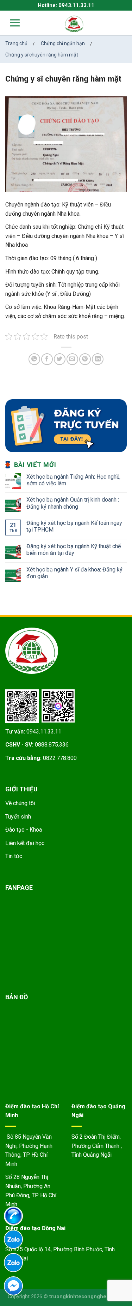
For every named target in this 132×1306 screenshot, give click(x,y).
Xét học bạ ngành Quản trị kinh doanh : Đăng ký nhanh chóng (72, 503)
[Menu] (10, 23)
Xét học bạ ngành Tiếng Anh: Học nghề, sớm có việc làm (73, 480)
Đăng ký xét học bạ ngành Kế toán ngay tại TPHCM (74, 526)
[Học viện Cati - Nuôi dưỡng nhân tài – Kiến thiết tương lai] (74, 24)
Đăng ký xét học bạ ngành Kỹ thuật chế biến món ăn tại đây (73, 549)
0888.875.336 (52, 744)
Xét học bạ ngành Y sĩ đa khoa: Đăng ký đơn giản (74, 573)
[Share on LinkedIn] (97, 359)
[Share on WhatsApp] (34, 359)
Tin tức (13, 856)
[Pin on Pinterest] (85, 359)
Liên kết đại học (24, 843)
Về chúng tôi (20, 803)
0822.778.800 (60, 758)
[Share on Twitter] (59, 359)
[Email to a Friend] (72, 359)
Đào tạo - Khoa (23, 829)
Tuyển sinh (18, 816)
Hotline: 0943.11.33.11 (66, 5)
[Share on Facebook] (47, 359)
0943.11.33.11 (43, 731)
